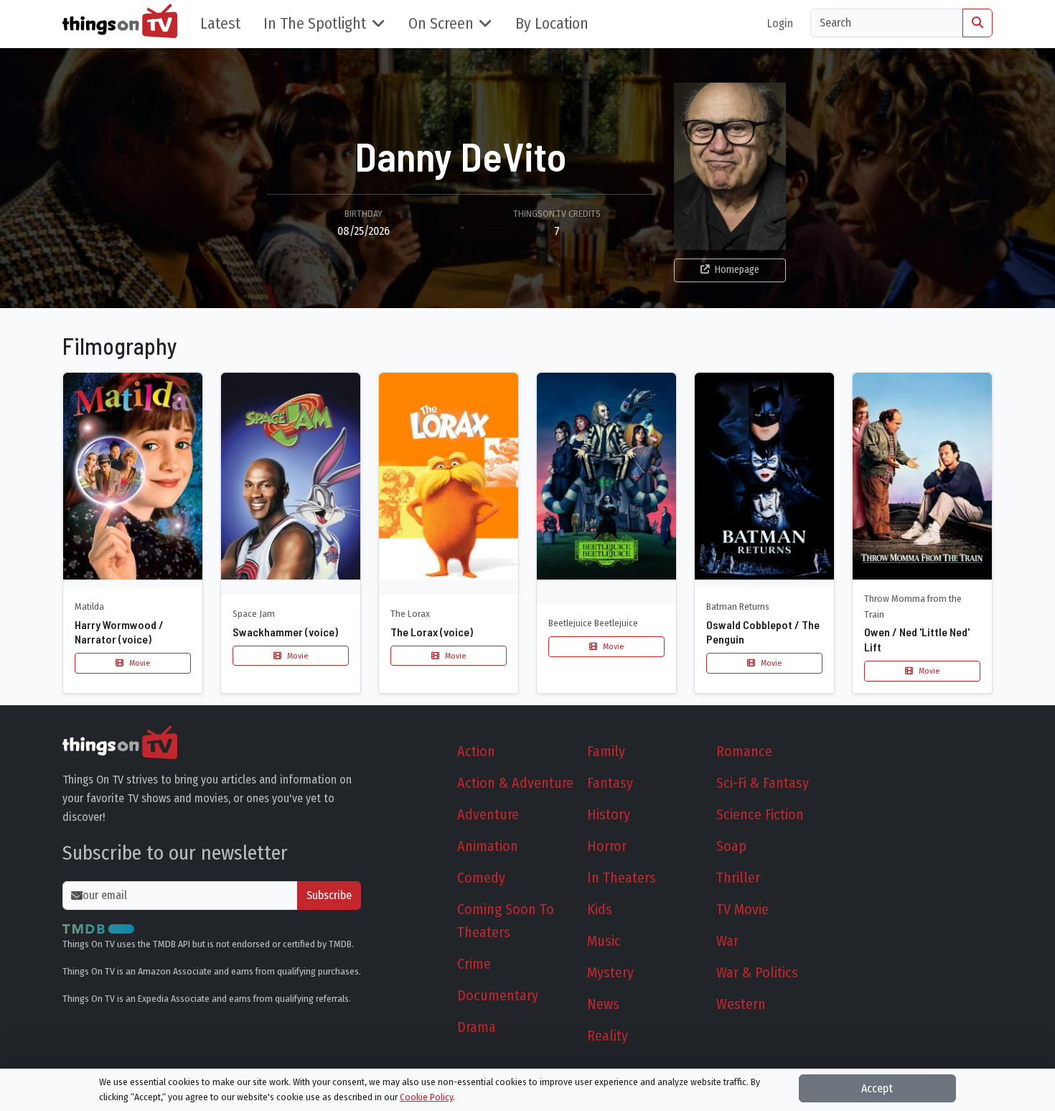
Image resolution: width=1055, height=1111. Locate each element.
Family (606, 751)
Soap (731, 846)
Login (780, 23)
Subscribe (329, 895)
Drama (476, 1027)
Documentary (497, 995)
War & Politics (757, 972)
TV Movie (742, 909)
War (727, 940)
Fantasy (610, 782)
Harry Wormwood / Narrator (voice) (119, 632)
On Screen (441, 23)
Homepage (737, 270)
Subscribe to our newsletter (175, 853)
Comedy (481, 877)
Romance (744, 751)
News (603, 1004)
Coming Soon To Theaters (505, 921)
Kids (599, 909)
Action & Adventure (515, 782)
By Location (552, 23)
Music (604, 940)
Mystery (610, 972)
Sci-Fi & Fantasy (762, 782)
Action (476, 751)
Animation (487, 846)
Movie (138, 663)
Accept (877, 1088)
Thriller (738, 877)
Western (741, 1004)
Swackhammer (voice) (285, 631)
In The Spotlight (314, 23)
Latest (220, 23)
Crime (474, 963)
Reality (607, 1035)
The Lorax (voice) (431, 631)
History (608, 814)
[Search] (977, 23)
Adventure (488, 814)
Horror (607, 846)
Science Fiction (760, 814)
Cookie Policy (426, 1097)
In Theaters (621, 877)
